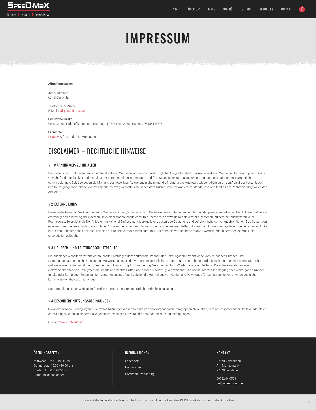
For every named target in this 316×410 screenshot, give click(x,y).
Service (247, 9)
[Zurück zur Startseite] (29, 9)
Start (177, 9)
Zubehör (228, 9)
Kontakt (286, 9)
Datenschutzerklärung (140, 374)
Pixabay (53, 136)
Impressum (133, 367)
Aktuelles (266, 9)
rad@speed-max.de (71, 110)
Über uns (194, 9)
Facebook (132, 361)
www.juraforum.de (71, 322)
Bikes (211, 9)
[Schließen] (309, 402)
